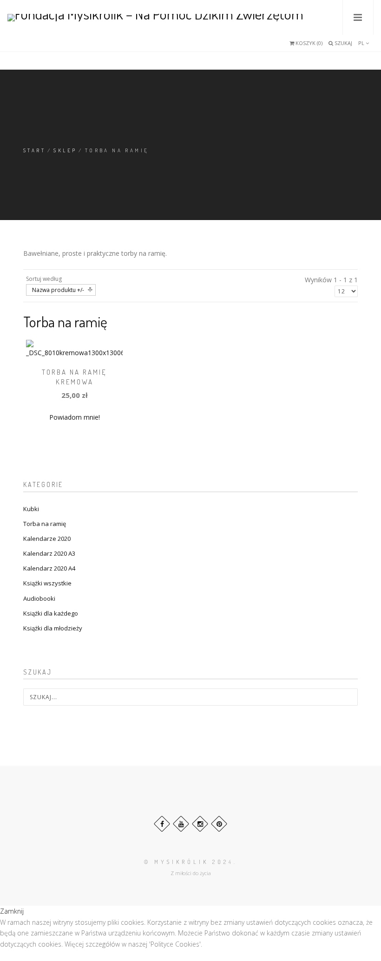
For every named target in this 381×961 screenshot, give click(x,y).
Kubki (31, 509)
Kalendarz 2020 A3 (49, 553)
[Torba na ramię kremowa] (74, 348)
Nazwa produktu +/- (58, 290)
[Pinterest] (219, 824)
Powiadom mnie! (74, 417)
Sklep (65, 150)
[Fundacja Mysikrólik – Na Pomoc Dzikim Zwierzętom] (155, 17)
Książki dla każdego (50, 613)
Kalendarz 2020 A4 (49, 568)
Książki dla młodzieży (52, 628)
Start (34, 150)
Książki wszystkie (47, 583)
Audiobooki (39, 598)
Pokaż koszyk (299, 45)
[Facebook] (162, 824)
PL (362, 42)
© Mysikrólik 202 (186, 861)
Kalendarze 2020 (47, 538)
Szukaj (342, 42)
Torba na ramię (44, 523)
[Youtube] (181, 824)
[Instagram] (200, 824)
